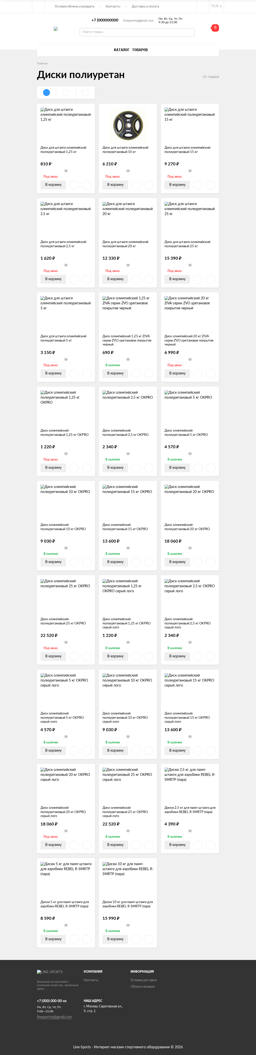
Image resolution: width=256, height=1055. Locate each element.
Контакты (113, 6)
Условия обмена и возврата (74, 6)
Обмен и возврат (142, 986)
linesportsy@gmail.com (138, 20)
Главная (42, 63)
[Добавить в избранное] (74, 185)
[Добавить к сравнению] (87, 185)
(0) (66, 170)
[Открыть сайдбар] (38, 6)
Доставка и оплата (145, 6)
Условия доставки (143, 980)
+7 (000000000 (105, 20)
